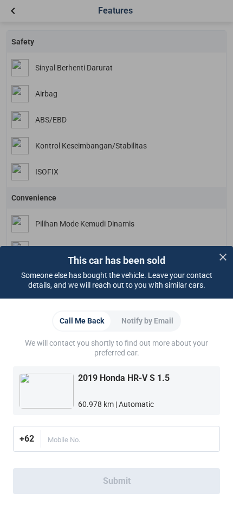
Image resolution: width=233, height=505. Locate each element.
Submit (117, 481)
